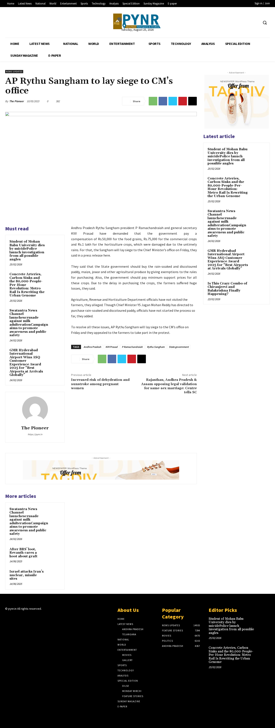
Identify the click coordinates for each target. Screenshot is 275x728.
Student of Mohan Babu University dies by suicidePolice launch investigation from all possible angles (27, 250)
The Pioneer (16, 101)
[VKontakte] (30, 617)
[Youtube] (255, 23)
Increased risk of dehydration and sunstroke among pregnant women (100, 384)
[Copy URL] (192, 101)
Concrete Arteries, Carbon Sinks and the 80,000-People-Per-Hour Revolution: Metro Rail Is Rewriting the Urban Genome (228, 187)
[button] (265, 22)
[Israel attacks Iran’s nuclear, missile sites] (54, 575)
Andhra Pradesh (92, 346)
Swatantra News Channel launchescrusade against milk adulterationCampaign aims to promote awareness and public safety (28, 323)
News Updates (14, 71)
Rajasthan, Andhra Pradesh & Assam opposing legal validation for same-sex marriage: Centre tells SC (169, 386)
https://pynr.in (35, 434)
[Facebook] (239, 23)
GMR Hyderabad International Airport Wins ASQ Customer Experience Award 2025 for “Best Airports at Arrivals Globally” (26, 362)
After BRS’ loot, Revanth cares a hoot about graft (23, 552)
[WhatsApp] (153, 101)
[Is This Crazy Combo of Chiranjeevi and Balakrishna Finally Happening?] (258, 288)
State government (179, 346)
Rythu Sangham (156, 346)
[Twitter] (248, 23)
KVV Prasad (111, 346)
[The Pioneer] (137, 21)
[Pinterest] (182, 101)
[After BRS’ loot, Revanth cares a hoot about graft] (54, 553)
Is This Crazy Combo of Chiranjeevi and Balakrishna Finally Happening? (227, 288)
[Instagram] (15, 617)
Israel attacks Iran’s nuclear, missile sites (26, 575)
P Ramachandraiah (132, 346)
